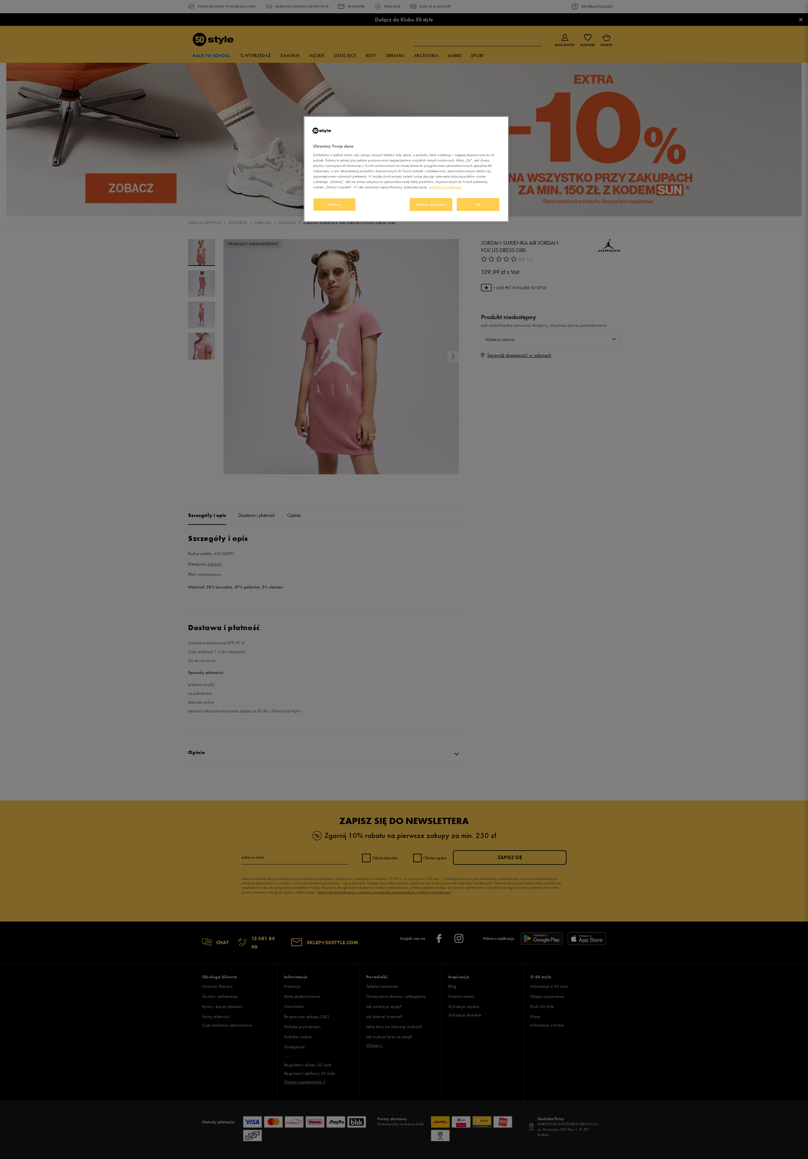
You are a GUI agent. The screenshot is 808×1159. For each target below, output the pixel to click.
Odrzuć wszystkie (431, 204)
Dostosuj (335, 204)
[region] (406, 169)
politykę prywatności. (445, 187)
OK (478, 204)
